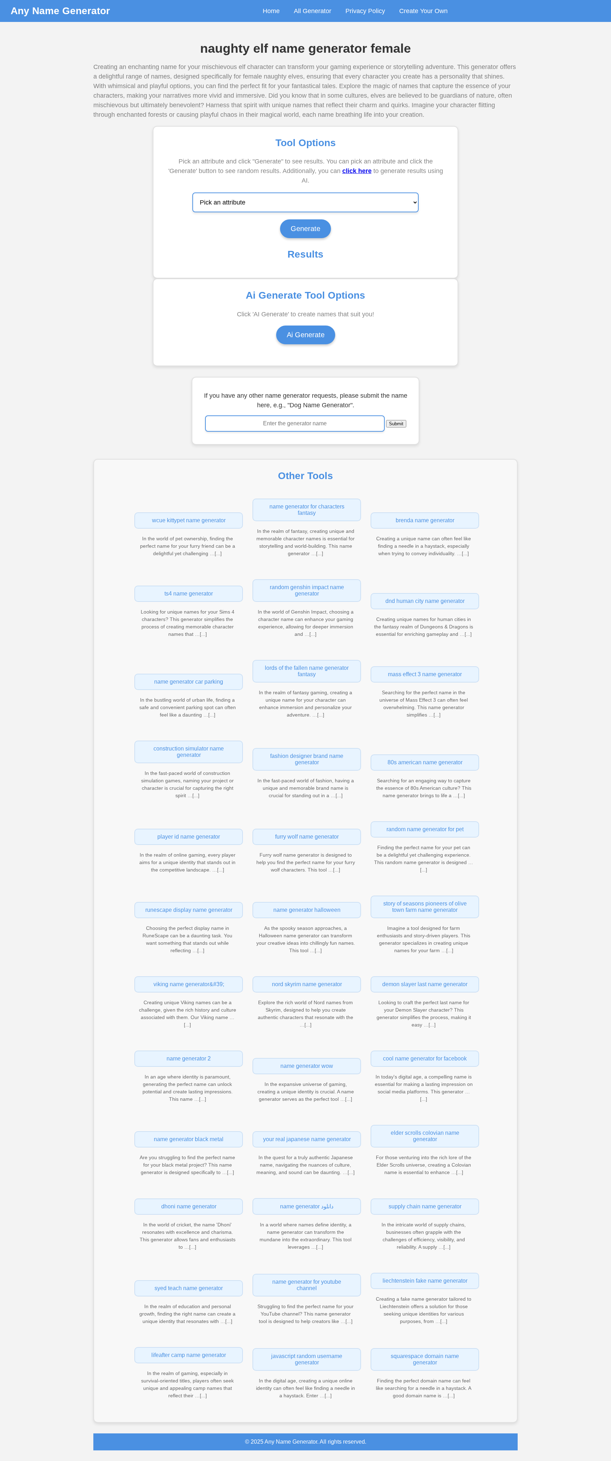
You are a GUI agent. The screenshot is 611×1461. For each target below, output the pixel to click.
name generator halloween (307, 910)
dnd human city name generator (425, 601)
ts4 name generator (188, 594)
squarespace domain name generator (425, 1359)
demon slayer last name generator (424, 984)
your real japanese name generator (307, 1139)
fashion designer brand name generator (306, 759)
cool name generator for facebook (425, 1059)
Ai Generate (306, 335)
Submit (396, 423)
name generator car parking (188, 682)
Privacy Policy (365, 11)
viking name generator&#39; (188, 984)
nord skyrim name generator (307, 984)
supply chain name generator (425, 1206)
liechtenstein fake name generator (425, 1281)
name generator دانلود (306, 1206)
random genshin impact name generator (307, 590)
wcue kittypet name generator (189, 520)
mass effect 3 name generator (425, 674)
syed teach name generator (189, 1288)
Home (271, 11)
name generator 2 (189, 1059)
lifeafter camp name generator (188, 1355)
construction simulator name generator (188, 752)
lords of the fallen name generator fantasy (307, 671)
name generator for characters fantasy (306, 510)
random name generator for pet (425, 829)
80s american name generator (425, 762)
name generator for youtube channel (306, 1285)
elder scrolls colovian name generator (425, 1136)
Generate (305, 228)
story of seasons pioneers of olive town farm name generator (425, 907)
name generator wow (306, 1066)
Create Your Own (423, 11)
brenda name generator (425, 520)
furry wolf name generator (307, 837)
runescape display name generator (188, 910)
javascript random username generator (306, 1359)
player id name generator (188, 837)
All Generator (312, 11)
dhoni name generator (188, 1206)
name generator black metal (188, 1139)
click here (357, 170)
